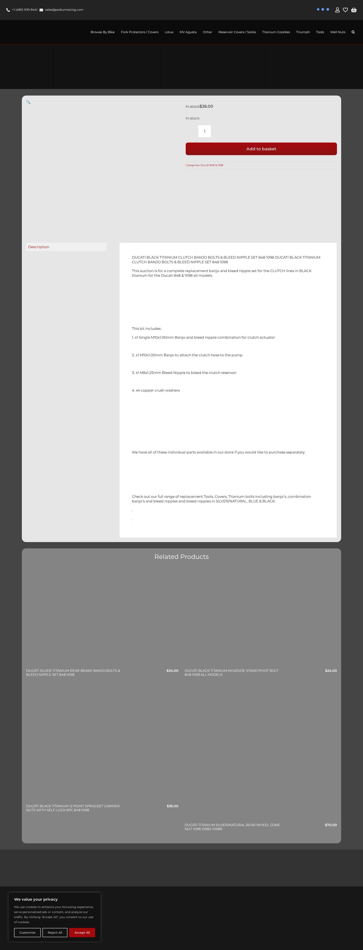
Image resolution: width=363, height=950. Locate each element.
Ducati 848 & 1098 (212, 165)
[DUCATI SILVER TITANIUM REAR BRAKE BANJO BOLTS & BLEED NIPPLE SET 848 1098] (102, 617)
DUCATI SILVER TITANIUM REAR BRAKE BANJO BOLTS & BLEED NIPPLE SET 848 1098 (73, 673)
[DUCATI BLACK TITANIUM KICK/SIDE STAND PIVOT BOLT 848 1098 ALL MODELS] (261, 617)
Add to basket (261, 148)
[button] (353, 32)
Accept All (82, 932)
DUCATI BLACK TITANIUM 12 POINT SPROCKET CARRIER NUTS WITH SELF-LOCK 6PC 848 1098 (73, 808)
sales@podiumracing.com (64, 10)
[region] (54, 917)
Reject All (55, 932)
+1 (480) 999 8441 (24, 10)
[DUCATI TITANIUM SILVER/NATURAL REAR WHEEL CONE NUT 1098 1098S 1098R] (261, 753)
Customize (28, 932)
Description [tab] (38, 247)
